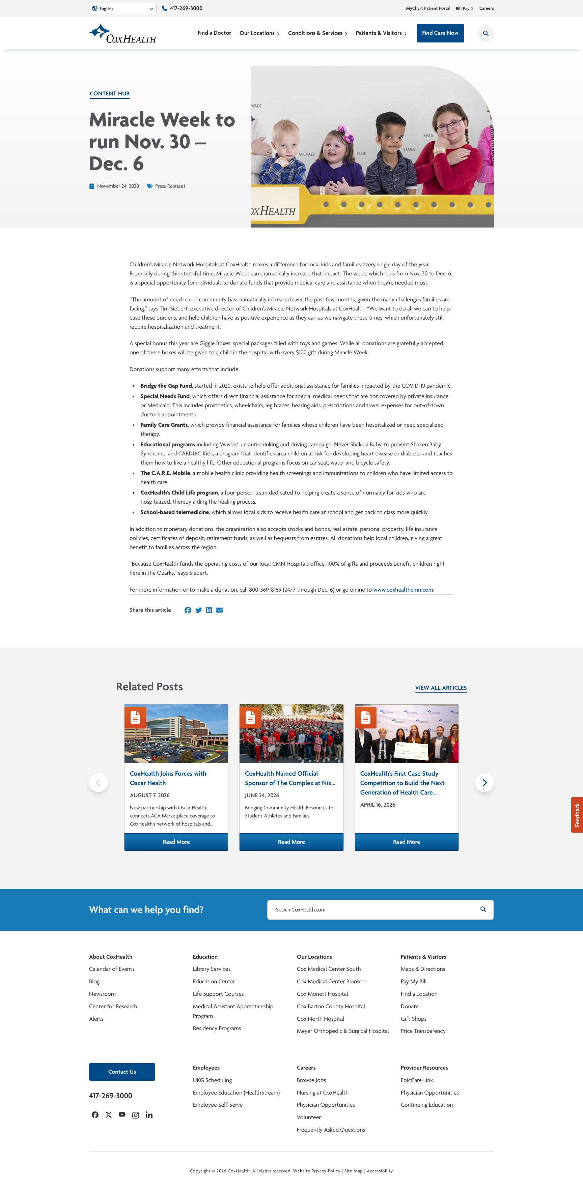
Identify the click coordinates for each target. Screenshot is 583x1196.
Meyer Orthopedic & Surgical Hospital (343, 1031)
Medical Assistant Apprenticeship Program (233, 1011)
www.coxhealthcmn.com (403, 589)
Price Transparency (423, 1031)
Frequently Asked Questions (331, 1129)
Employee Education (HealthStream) (236, 1092)
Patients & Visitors (379, 32)
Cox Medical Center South (329, 969)
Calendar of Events (112, 969)
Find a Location (419, 993)
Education (205, 956)
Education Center (214, 981)
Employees (206, 1067)
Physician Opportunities (326, 1104)
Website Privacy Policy (317, 1171)
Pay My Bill (414, 981)
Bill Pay (463, 8)
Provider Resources (424, 1067)
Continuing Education (427, 1104)
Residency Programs (217, 1028)
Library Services (211, 969)
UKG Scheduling (212, 1080)
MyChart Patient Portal (428, 8)
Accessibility (380, 1171)
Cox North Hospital (320, 1018)
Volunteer (309, 1117)
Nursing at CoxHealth (323, 1092)
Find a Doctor (214, 32)
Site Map (353, 1171)
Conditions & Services (315, 32)
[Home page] (123, 33)
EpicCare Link (417, 1080)
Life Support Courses (218, 993)
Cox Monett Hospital (322, 993)
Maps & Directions (423, 969)
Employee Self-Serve (218, 1104)
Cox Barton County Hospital (331, 1006)
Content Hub (110, 93)
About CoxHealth (110, 956)
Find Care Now (440, 32)
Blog (94, 981)
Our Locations (257, 32)
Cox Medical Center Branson (331, 981)
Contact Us (122, 1071)
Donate (410, 1006)
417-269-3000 (186, 8)
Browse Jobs (311, 1080)
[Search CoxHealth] (486, 33)
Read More (195, 844)
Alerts (96, 1018)
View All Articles (441, 687)
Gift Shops (413, 1018)
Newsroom (102, 993)
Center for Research (113, 1006)
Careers (486, 8)
